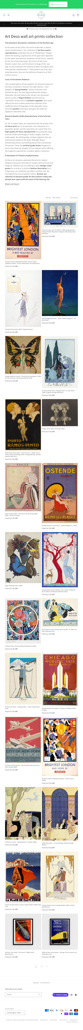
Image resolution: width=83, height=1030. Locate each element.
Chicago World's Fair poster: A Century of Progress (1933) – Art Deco (59, 709)
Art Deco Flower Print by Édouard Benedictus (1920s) (20, 646)
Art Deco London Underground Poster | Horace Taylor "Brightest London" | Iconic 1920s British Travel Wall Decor (22, 262)
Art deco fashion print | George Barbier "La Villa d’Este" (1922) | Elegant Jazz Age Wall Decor (58, 391)
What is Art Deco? (12, 184)
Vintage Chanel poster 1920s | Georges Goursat (19, 329)
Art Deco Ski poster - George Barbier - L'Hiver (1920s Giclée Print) (22, 707)
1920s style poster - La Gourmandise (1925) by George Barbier (58, 844)
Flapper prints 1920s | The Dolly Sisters (53, 429)
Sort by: (48, 198)
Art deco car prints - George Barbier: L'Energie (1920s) (21, 842)
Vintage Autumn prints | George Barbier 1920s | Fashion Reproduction (58, 906)
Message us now (59, 4)
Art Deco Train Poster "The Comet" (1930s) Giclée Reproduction (19, 953)
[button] (4, 15)
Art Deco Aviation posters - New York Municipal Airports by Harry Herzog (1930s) (22, 766)
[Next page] (47, 966)
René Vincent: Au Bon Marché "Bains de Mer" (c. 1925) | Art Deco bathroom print (59, 630)
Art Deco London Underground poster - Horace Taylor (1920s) (58, 779)
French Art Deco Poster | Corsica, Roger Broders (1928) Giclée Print (23, 905)
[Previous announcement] (4, 24)
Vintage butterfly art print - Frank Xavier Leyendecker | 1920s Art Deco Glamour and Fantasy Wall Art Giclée (23, 377)
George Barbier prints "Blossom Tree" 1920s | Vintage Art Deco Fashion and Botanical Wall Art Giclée (58, 590)
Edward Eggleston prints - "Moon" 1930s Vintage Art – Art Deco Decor (59, 319)
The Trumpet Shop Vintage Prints (19, 1020)
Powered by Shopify (33, 1020)
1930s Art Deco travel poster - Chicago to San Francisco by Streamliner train (59, 953)
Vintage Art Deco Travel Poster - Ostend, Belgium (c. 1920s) (59, 525)
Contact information (72, 1022)
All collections (45, 983)
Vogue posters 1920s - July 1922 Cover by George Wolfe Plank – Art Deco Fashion (21, 514)
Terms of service (63, 1020)
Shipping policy (74, 1020)
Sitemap (36, 983)
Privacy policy (53, 1020)
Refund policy (44, 1020)
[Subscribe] (39, 994)
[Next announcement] (79, 24)
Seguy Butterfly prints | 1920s (13, 585)
